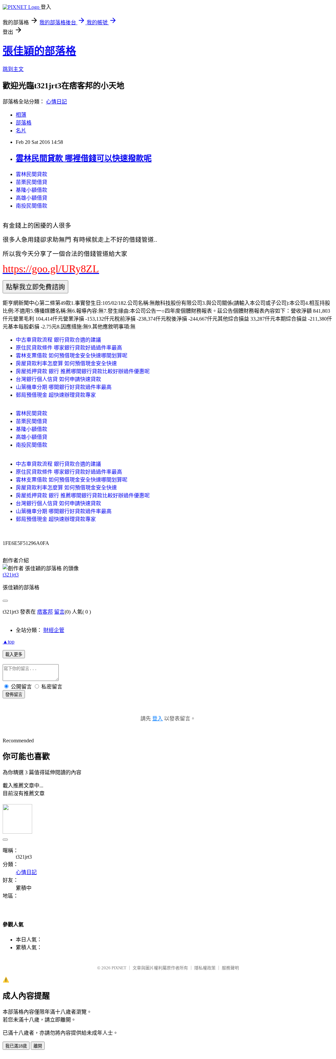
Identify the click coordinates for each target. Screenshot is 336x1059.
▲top (8, 641)
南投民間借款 (31, 206)
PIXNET (119, 967)
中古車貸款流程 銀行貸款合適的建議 (58, 340)
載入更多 (13, 654)
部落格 (24, 122)
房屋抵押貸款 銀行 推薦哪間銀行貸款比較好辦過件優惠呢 (83, 371)
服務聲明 (230, 967)
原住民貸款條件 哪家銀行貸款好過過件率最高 (69, 347)
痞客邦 (45, 612)
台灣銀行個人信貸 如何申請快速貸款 (58, 379)
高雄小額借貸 (31, 198)
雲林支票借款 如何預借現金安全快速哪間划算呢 (71, 355)
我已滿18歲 (16, 1046)
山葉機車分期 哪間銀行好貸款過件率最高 (64, 387)
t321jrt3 (11, 574)
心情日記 (56, 101)
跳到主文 (13, 69)
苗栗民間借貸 (31, 182)
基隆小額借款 (31, 190)
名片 (21, 130)
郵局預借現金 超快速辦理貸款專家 (56, 395)
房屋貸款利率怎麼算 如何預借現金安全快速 (66, 363)
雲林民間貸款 (31, 174)
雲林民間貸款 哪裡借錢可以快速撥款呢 (84, 158)
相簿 (21, 115)
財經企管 (53, 630)
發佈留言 (13, 694)
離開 (37, 1046)
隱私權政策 (205, 967)
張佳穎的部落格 (39, 51)
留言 (59, 612)
